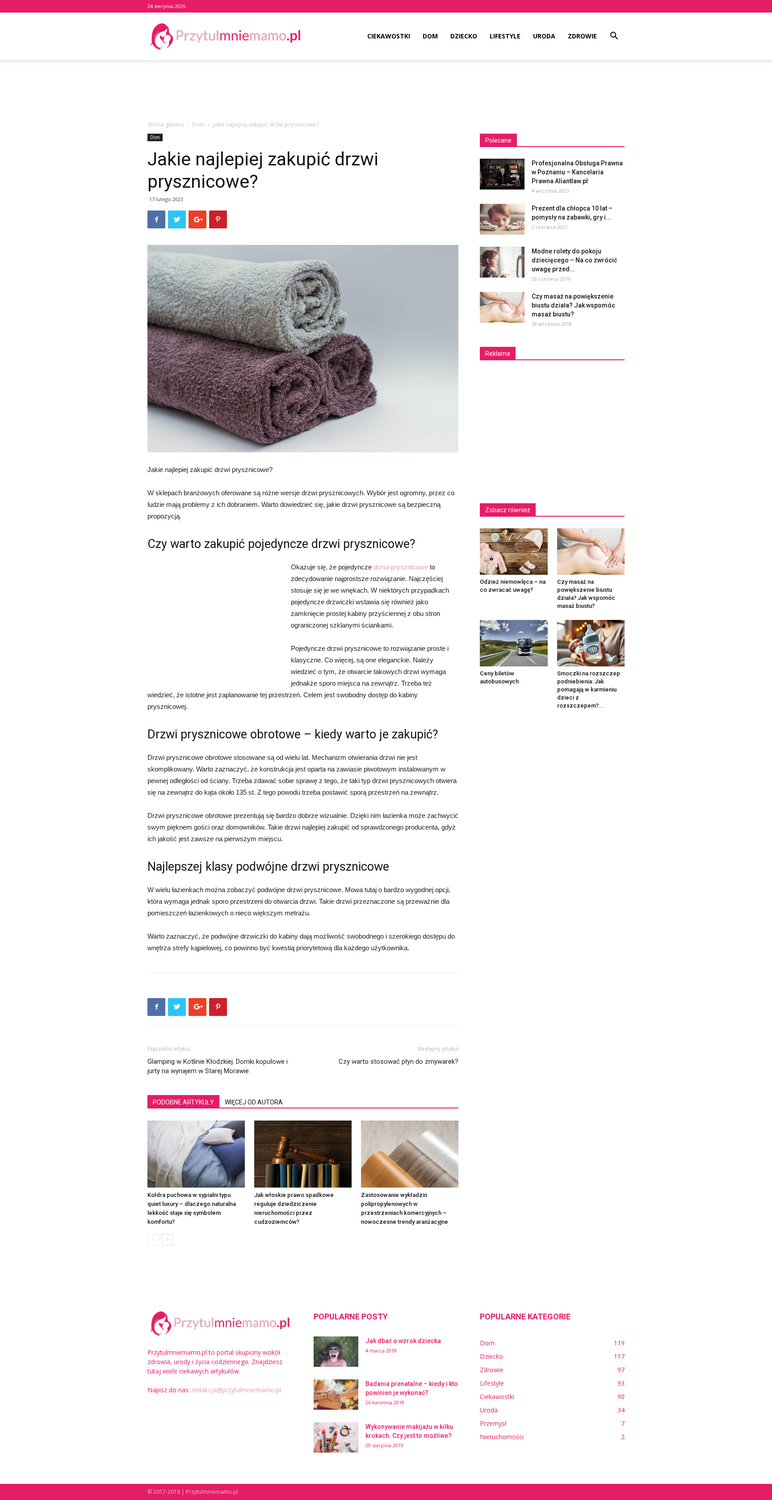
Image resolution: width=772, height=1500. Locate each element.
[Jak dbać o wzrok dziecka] (336, 1351)
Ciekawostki (388, 36)
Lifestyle (505, 36)
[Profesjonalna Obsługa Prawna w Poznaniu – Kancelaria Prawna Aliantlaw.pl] (502, 174)
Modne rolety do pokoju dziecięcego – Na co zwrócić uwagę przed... (574, 260)
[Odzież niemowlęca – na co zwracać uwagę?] (514, 551)
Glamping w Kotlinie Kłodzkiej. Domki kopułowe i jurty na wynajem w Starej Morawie (217, 1066)
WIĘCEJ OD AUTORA (254, 1102)
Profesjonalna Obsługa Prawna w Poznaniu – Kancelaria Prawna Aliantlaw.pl (577, 172)
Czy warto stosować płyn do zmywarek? (398, 1062)
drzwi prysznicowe (400, 567)
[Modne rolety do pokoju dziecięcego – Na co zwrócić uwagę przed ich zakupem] (502, 262)
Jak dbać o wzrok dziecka (403, 1340)
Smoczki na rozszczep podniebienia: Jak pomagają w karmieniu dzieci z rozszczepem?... (588, 689)
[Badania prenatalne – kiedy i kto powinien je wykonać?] (336, 1394)
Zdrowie (582, 36)
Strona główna (165, 124)
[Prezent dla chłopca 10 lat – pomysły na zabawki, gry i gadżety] (502, 219)
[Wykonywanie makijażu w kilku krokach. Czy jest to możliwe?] (336, 1437)
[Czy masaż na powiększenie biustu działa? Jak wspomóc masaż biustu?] (502, 307)
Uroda (544, 36)
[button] (614, 37)
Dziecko (463, 36)
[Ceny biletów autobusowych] (514, 643)
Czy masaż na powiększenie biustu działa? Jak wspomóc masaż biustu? (573, 305)
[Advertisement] (386, 91)
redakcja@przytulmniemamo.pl (236, 1390)
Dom (430, 36)
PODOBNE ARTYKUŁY (183, 1102)
